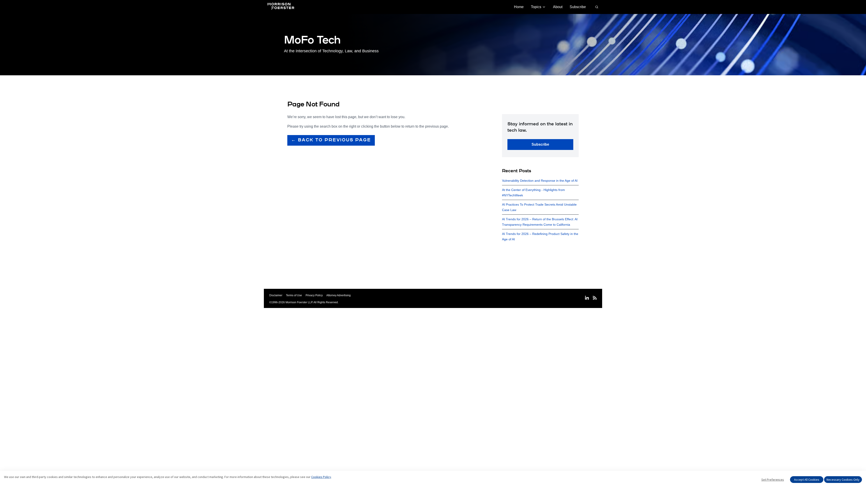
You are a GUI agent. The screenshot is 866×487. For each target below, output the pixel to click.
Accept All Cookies (806, 480)
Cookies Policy (321, 477)
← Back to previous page (331, 140)
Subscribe (578, 7)
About (557, 7)
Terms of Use (294, 295)
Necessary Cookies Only (843, 480)
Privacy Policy (314, 295)
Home (519, 7)
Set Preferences (772, 480)
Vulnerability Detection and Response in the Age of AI (540, 180)
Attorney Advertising (338, 295)
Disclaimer (275, 295)
